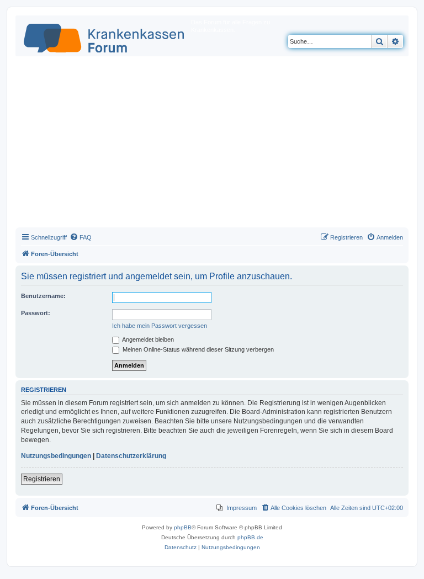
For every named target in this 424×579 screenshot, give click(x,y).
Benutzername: (43, 296)
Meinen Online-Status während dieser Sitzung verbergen (197, 349)
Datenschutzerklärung (131, 456)
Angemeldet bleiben (147, 339)
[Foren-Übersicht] (104, 36)
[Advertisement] (212, 144)
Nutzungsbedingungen (56, 456)
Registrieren (41, 479)
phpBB (183, 527)
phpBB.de (250, 537)
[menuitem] (81, 237)
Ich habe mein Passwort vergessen (159, 325)
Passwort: (35, 313)
